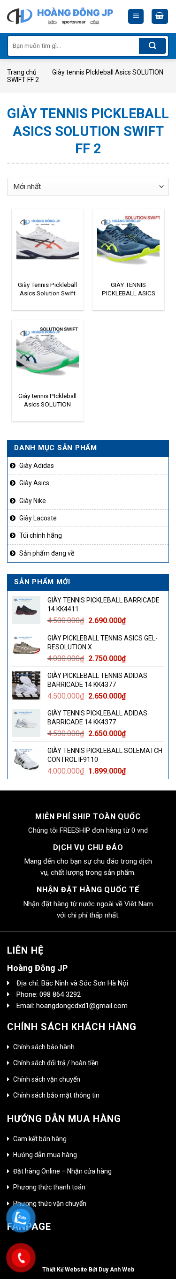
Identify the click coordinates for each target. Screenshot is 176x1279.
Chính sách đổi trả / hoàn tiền (56, 1063)
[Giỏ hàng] (160, 16)
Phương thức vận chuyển (49, 1203)
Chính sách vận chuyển (46, 1079)
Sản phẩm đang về (46, 553)
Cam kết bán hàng (40, 1139)
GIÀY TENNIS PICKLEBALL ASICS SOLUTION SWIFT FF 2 (128, 289)
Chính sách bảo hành (44, 1047)
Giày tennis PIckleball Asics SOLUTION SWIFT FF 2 (47, 400)
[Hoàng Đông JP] (60, 16)
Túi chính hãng (40, 535)
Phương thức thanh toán (49, 1187)
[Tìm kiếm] (152, 46)
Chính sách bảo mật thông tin (56, 1095)
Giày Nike (32, 500)
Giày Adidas (36, 465)
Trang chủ (22, 72)
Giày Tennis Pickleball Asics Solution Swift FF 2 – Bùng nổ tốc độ (47, 289)
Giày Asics (34, 483)
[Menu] (136, 16)
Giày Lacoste (38, 518)
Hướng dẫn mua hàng (45, 1155)
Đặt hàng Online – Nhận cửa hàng (62, 1171)
